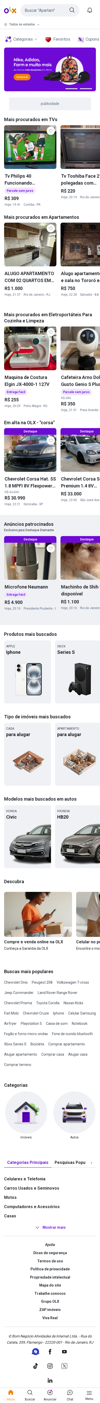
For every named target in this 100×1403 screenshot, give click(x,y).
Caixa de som (57, 1023)
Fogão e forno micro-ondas (26, 1034)
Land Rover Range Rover (57, 993)
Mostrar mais (54, 1228)
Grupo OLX (50, 1301)
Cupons (92, 39)
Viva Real (50, 1318)
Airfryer (10, 1023)
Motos (10, 1197)
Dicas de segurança (50, 1253)
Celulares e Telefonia (24, 1178)
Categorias (23, 39)
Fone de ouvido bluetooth (72, 1034)
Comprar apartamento (66, 1044)
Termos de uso (50, 1261)
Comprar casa (52, 1054)
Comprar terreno (17, 1065)
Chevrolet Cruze (36, 1013)
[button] (50, 10)
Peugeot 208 (42, 982)
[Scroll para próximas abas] (91, 1162)
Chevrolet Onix (16, 982)
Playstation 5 (31, 1023)
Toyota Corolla (47, 1003)
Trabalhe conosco (50, 1293)
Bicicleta (37, 1044)
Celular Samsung (82, 1013)
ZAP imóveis (50, 1310)
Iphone (58, 1013)
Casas (10, 1216)
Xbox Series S (15, 1044)
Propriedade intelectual (50, 1277)
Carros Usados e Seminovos (31, 1188)
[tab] (28, 1162)
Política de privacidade (50, 1269)
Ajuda (50, 1245)
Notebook (79, 1023)
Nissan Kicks (73, 1003)
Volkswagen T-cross (73, 982)
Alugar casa (77, 1054)
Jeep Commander (19, 993)
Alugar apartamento (20, 1054)
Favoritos (61, 39)
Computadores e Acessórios (32, 1206)
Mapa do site (50, 1285)
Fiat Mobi (11, 1013)
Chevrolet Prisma (18, 1003)
